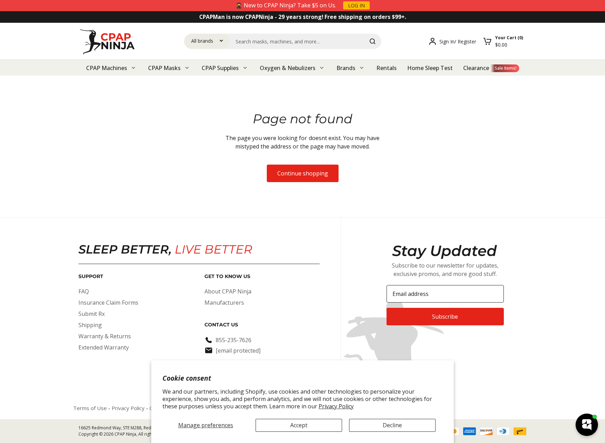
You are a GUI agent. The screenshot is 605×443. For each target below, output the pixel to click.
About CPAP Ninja (227, 291)
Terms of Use (90, 407)
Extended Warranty (103, 347)
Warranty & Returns (104, 336)
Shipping (90, 325)
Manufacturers (224, 302)
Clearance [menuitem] (476, 68)
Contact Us (221, 324)
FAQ (83, 291)
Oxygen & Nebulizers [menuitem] (287, 68)
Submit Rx (91, 314)
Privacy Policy (336, 406)
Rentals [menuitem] (386, 68)
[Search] (372, 41)
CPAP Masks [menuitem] (164, 68)
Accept (298, 425)
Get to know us (227, 276)
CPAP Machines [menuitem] (106, 68)
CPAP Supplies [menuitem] (220, 68)
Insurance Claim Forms (108, 302)
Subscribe (445, 316)
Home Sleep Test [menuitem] (430, 68)
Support (90, 276)
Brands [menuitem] (345, 68)
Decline (392, 425)
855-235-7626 (233, 340)
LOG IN (356, 5)
